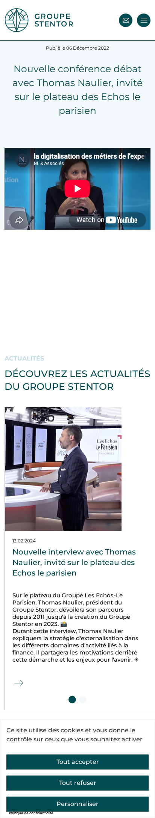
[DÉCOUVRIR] (17, 683)
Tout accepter (77, 761)
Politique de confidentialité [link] (31, 813)
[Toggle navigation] (143, 20)
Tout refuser (77, 782)
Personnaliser (77, 803)
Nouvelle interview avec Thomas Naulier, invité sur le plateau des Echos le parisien (74, 562)
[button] (72, 699)
